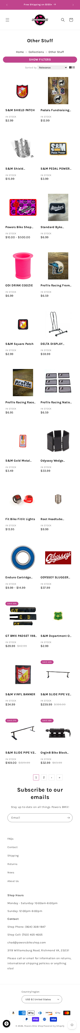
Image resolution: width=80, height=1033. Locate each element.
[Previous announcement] (7, 5)
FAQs (10, 838)
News (10, 872)
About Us (13, 881)
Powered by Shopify (54, 1026)
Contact (12, 847)
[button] (7, 20)
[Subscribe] (68, 817)
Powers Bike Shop (33, 1026)
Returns (12, 864)
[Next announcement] (73, 5)
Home (20, 52)
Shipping (13, 855)
